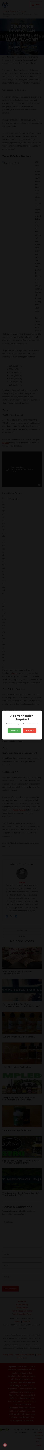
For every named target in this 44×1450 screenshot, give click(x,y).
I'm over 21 (14, 731)
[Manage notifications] (5, 1445)
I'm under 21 (30, 731)
